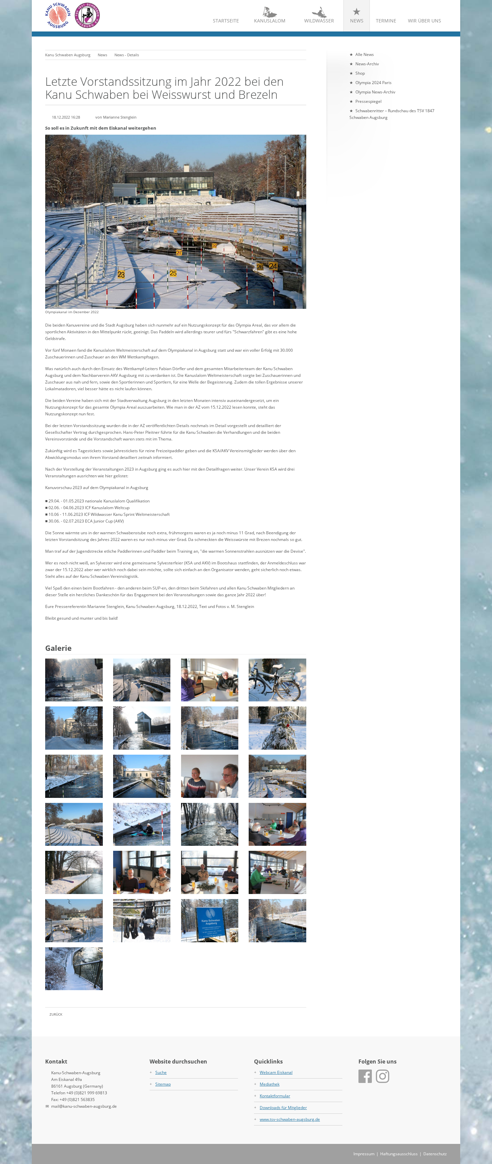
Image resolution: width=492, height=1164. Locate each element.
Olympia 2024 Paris (373, 82)
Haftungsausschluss (399, 1154)
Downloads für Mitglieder (283, 1107)
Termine (386, 20)
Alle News (364, 54)
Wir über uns (424, 20)
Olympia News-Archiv (375, 92)
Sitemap (163, 1084)
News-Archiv (367, 64)
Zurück (56, 1014)
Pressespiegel (368, 101)
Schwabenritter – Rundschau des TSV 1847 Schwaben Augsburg (391, 114)
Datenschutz (435, 1154)
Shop (360, 73)
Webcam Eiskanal (276, 1072)
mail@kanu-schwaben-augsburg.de (84, 1106)
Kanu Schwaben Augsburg (67, 54)
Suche (161, 1072)
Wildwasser (319, 20)
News (356, 20)
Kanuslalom (269, 20)
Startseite (226, 20)
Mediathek (269, 1084)
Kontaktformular (275, 1096)
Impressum (364, 1154)
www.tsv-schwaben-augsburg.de (290, 1119)
